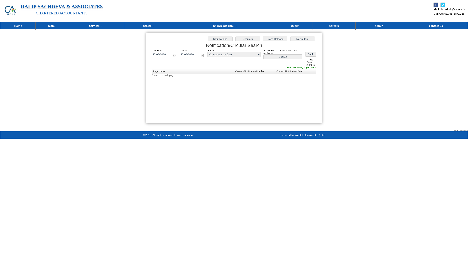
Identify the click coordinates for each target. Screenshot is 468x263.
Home (18, 26)
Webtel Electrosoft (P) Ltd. (310, 135)
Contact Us (436, 26)
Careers (334, 26)
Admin (379, 26)
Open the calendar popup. (174, 55)
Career (147, 26)
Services (94, 26)
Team (51, 26)
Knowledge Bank (224, 26)
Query (295, 26)
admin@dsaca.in (455, 9)
